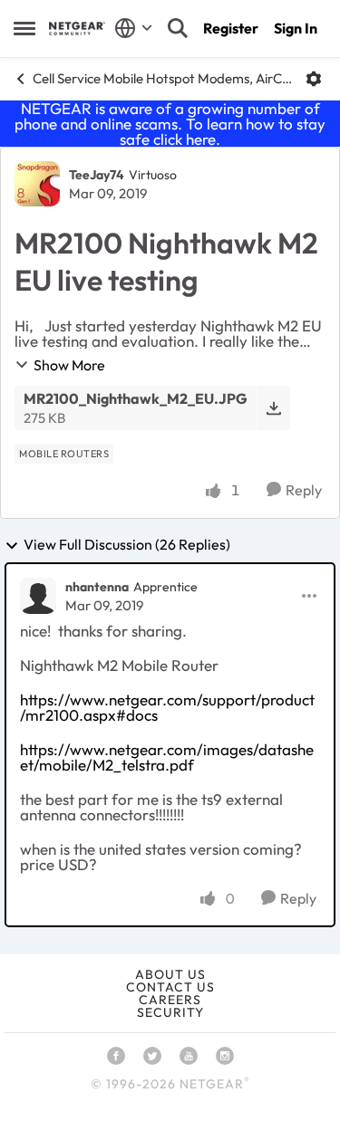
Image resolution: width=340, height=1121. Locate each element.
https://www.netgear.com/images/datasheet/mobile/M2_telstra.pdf (167, 757)
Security (170, 1012)
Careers (170, 1000)
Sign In (295, 28)
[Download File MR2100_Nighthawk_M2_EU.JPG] (273, 408)
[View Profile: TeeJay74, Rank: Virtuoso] (37, 183)
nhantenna (97, 586)
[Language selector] (133, 28)
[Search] (178, 28)
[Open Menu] (313, 78)
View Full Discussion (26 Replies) (127, 545)
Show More (69, 365)
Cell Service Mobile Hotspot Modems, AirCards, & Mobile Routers (162, 78)
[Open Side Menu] (24, 28)
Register (230, 28)
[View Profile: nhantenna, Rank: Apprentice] (38, 596)
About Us (170, 974)
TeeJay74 (96, 174)
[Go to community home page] (77, 28)
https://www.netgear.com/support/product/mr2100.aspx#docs (167, 707)
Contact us (170, 987)
